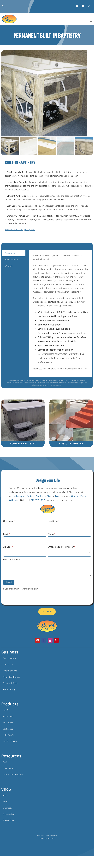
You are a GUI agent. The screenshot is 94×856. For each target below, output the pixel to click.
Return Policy (9, 689)
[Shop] (77, 5)
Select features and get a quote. (20, 229)
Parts (5, 795)
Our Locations (9, 658)
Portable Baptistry (23, 443)
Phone (51, 534)
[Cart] (83, 5)
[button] (2, 5)
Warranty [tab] (9, 266)
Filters (5, 801)
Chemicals (7, 808)
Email (6, 534)
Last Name (53, 521)
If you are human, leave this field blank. (21, 589)
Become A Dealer (10, 683)
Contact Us (8, 664)
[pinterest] (56, 640)
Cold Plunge (8, 735)
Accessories (8, 814)
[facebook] (43, 640)
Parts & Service (10, 670)
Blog (5, 762)
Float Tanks (8, 722)
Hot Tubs (7, 710)
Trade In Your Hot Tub (13, 774)
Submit (9, 582)
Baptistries (8, 729)
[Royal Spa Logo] (47, 621)
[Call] (89, 5)
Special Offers (9, 820)
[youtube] (37, 640)
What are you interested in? (61, 547)
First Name (9, 521)
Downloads (8, 768)
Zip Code (8, 547)
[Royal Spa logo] (9, 15)
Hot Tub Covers (10, 741)
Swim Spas (8, 716)
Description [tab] (10, 253)
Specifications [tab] (11, 259)
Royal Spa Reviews (11, 677)
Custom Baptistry (71, 443)
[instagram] (50, 640)
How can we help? (12, 559)
